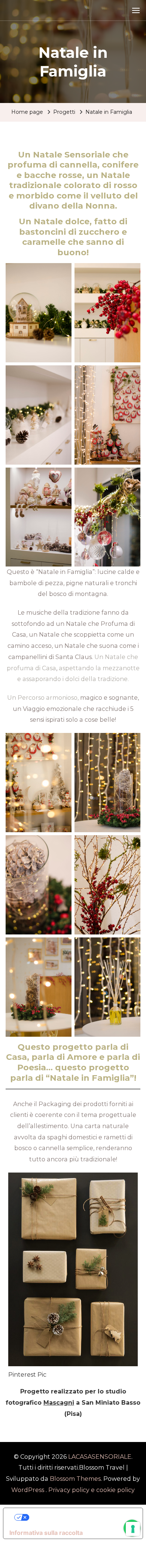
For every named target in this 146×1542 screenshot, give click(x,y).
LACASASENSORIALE (99, 1456)
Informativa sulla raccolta (46, 1532)
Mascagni (58, 1402)
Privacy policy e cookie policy (91, 1489)
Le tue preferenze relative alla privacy (80, 1517)
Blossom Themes (74, 1478)
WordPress (27, 1489)
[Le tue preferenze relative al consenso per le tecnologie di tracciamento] (133, 1529)
